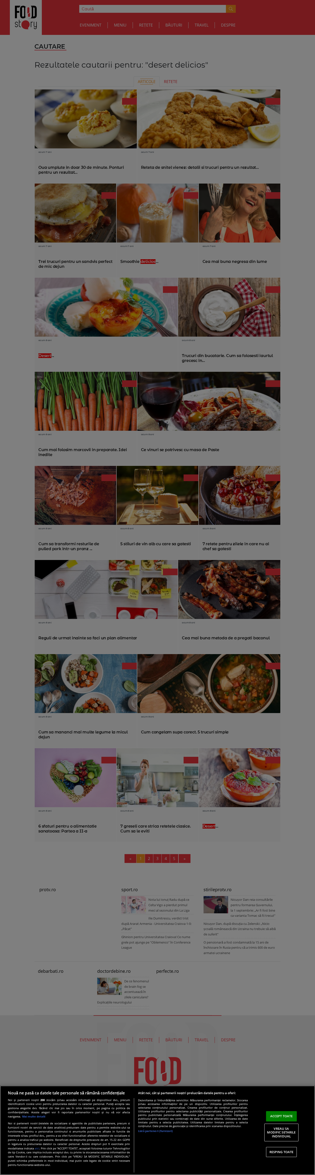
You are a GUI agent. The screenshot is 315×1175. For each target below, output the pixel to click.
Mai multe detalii (33, 1116)
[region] (157, 1130)
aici (37, 1148)
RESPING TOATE (281, 1152)
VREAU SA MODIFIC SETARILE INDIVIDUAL (281, 1132)
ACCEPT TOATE (281, 1116)
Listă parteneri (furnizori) (155, 1131)
